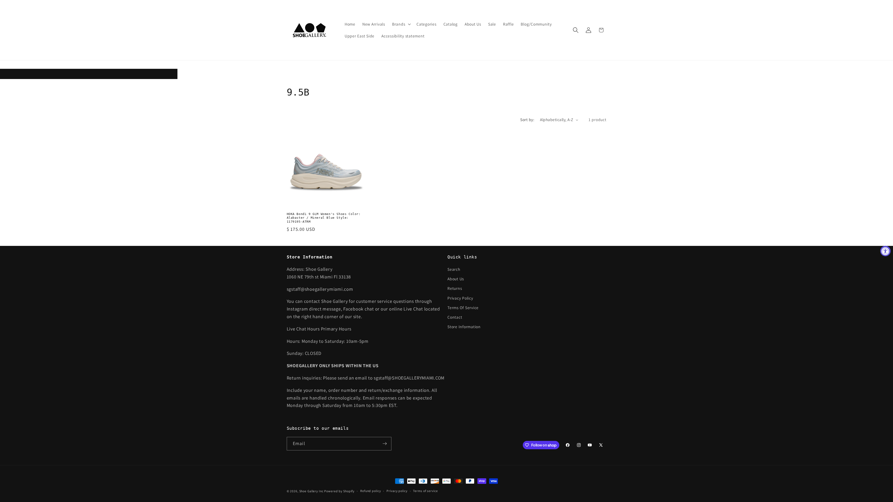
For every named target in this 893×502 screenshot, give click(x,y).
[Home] (309, 30)
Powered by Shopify (339, 491)
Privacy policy (397, 491)
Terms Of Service (463, 307)
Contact (454, 317)
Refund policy (370, 491)
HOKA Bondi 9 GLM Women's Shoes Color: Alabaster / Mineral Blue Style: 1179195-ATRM (324, 218)
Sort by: (527, 119)
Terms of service (425, 491)
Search (453, 269)
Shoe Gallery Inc (311, 491)
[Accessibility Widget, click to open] (885, 251)
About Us (455, 278)
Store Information (464, 326)
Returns (454, 288)
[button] (401, 24)
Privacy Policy (460, 298)
